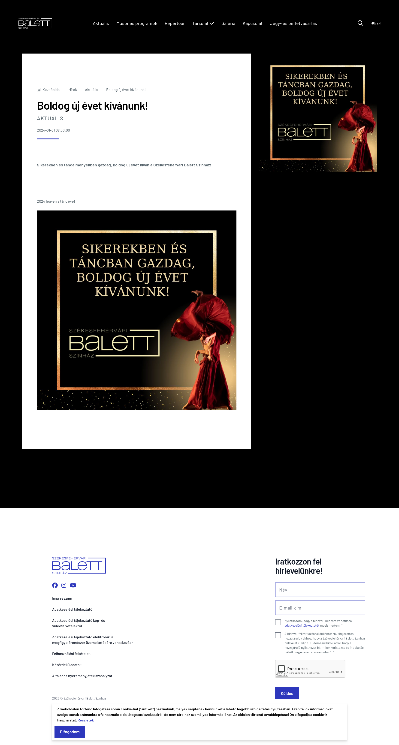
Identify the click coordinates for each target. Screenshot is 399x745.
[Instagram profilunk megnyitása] (63, 585)
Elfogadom (70, 731)
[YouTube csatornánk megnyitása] (73, 585)
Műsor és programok (136, 23)
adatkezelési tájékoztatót (301, 625)
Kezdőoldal (51, 89)
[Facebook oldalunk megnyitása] (55, 585)
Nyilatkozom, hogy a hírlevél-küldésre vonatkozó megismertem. (318, 623)
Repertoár (175, 23)
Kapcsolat (253, 23)
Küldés (287, 693)
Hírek (73, 89)
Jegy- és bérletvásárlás (293, 23)
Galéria (228, 23)
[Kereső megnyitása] (360, 23)
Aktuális (101, 23)
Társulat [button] (200, 23)
